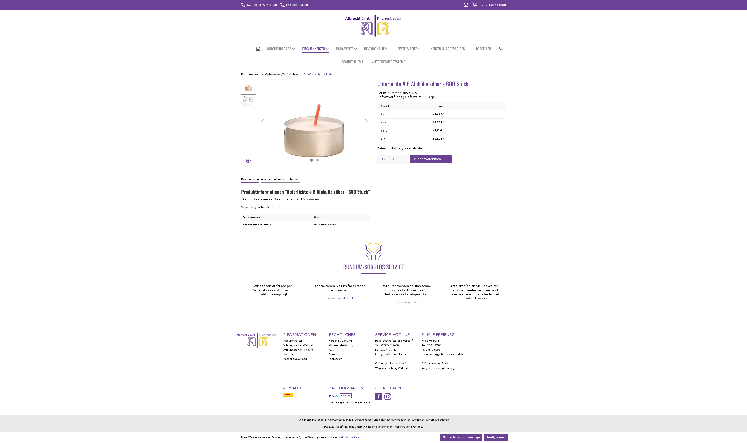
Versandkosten (364, 419)
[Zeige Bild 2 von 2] (317, 160)
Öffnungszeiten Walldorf (298, 345)
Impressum (335, 359)
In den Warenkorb (428, 159)
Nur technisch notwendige (461, 437)
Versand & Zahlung (340, 340)
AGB (331, 350)
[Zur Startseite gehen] (373, 26)
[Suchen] (501, 49)
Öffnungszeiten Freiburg (298, 350)
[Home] (258, 49)
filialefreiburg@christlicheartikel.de (443, 354)
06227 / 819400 (389, 345)
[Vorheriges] (263, 121)
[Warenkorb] (475, 5)
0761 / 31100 (434, 345)
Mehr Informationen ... (351, 437)
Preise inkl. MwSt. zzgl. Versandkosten (400, 148)
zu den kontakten (339, 298)
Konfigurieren (496, 437)
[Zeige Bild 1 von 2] (311, 160)
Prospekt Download (295, 359)
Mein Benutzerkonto (494, 5)
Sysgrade (416, 426)
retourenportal (406, 302)
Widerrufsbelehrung (341, 345)
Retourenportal (292, 340)
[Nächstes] (366, 121)
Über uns (288, 354)
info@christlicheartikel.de (390, 354)
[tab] (250, 179)
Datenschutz (337, 354)
